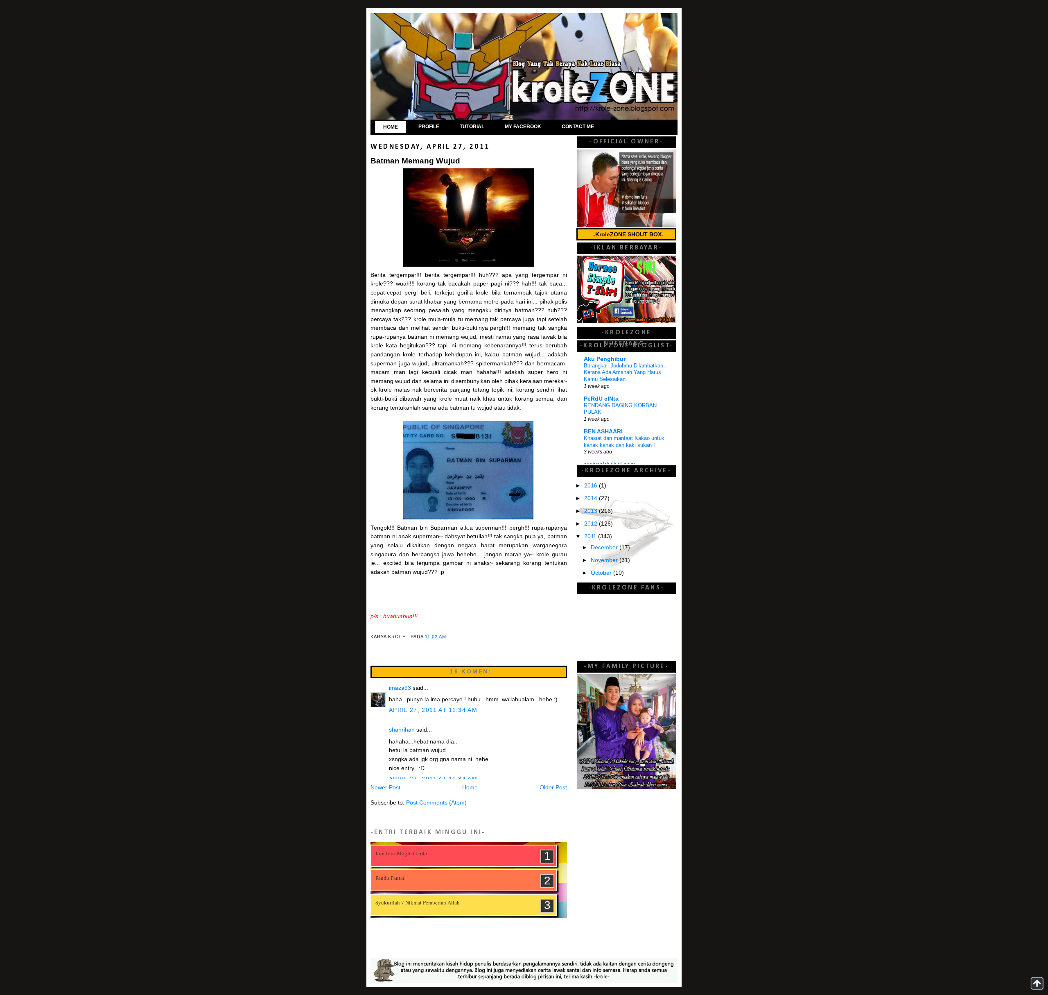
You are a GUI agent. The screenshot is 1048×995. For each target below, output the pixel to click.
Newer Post (385, 787)
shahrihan (402, 730)
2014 (591, 498)
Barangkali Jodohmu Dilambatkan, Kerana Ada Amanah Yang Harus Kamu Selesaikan (624, 372)
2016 (591, 486)
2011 (591, 536)
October (602, 573)
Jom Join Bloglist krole (401, 853)
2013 (591, 511)
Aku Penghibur (605, 359)
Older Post (553, 787)
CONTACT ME (578, 126)
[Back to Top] (1037, 983)
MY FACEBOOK (523, 126)
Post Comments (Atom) (436, 803)
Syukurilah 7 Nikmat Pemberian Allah (417, 902)
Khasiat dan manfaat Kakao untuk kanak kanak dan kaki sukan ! (624, 441)
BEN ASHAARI (603, 431)
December (605, 547)
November (605, 560)
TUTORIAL (472, 126)
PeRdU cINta (601, 399)
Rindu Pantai (389, 878)
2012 (591, 524)
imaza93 (400, 688)
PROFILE (428, 126)
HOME (390, 127)
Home (470, 787)
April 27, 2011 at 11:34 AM (433, 710)
